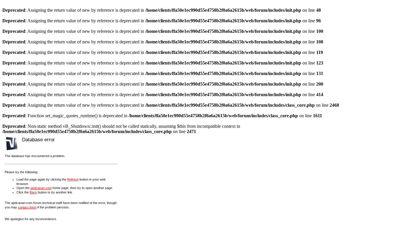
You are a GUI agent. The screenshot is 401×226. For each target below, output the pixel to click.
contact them (27, 207)
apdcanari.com (41, 188)
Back (33, 192)
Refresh (73, 179)
